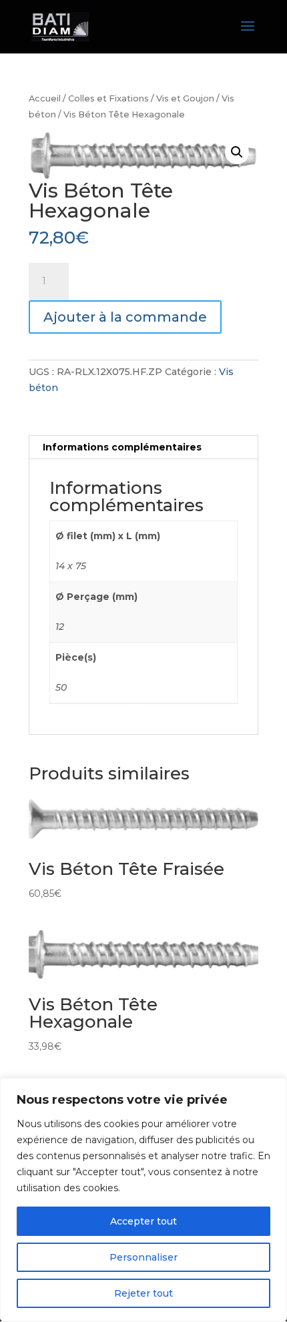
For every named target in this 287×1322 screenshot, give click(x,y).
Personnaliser (143, 1257)
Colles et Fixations (108, 98)
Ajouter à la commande (125, 317)
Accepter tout (143, 1221)
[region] (143, 1200)
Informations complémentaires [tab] (122, 447)
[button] (237, 152)
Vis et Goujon (185, 98)
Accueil (45, 98)
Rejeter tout (143, 1293)
